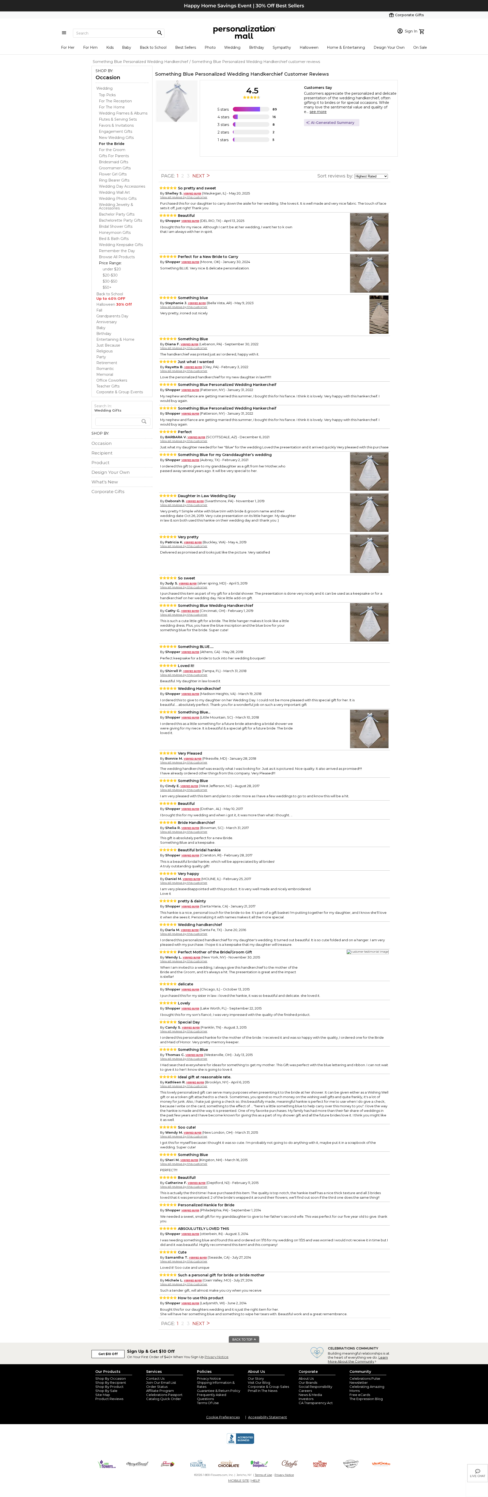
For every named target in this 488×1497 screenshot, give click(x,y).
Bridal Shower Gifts (115, 226)
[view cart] (422, 31)
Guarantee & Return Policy (218, 1391)
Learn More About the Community (358, 1359)
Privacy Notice (216, 1357)
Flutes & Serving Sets (118, 119)
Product (101, 462)
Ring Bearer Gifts (114, 180)
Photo (210, 47)
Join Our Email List (161, 1382)
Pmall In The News (262, 1391)
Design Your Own (389, 47)
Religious (104, 351)
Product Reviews (109, 1399)
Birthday (256, 47)
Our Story (256, 1378)
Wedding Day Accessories (122, 186)
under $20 (112, 269)
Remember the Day (117, 251)
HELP (255, 1480)
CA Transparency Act (316, 1403)
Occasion (108, 77)
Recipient (102, 452)
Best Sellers (185, 47)
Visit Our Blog (259, 1382)
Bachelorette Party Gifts (120, 220)
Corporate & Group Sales (268, 1387)
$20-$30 (110, 275)
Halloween (309, 47)
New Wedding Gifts (116, 137)
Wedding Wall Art (114, 192)
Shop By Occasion (110, 1378)
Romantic (105, 368)
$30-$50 (110, 281)
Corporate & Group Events (119, 392)
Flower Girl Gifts (113, 174)
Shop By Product (109, 1387)
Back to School (153, 47)
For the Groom (112, 150)
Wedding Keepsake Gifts (121, 244)
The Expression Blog (366, 1399)
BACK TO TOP (242, 1339)
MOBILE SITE (238, 1480)
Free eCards (359, 1395)
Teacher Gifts (107, 386)
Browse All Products (117, 257)
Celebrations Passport (164, 1395)
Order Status (156, 1387)
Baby (126, 47)
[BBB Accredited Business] (240, 1443)
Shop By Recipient (110, 1382)
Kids (110, 47)
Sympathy (282, 47)
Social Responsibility (315, 1387)
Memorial (104, 374)
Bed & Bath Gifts (114, 238)
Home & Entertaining (346, 47)
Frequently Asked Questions (211, 1397)
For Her (67, 47)
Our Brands (308, 1382)
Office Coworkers (111, 380)
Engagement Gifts (115, 131)
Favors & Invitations (116, 125)
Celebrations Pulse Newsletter (364, 1380)
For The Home (112, 107)
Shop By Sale (106, 1391)
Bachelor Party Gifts (116, 214)
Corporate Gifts (108, 491)
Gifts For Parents (114, 156)
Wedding (232, 47)
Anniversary (106, 322)
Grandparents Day (112, 316)
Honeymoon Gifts (115, 232)
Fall (99, 310)
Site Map (102, 1395)
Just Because (108, 345)
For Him (90, 47)
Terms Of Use (208, 1403)
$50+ (107, 287)
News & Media (310, 1395)
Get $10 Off (108, 1354)
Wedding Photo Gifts (117, 198)
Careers (305, 1391)
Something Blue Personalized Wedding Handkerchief (219, 74)
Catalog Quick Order (163, 1399)
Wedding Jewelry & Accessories (116, 206)
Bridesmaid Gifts (113, 162)
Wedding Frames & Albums (123, 113)
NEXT (199, 176)
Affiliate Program (160, 1391)
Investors (306, 1399)
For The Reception (115, 101)
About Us (306, 1378)
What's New (105, 481)
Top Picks (107, 95)
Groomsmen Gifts (115, 168)
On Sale (420, 47)
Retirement (106, 363)
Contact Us (155, 1378)
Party (101, 357)
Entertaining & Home (115, 339)
